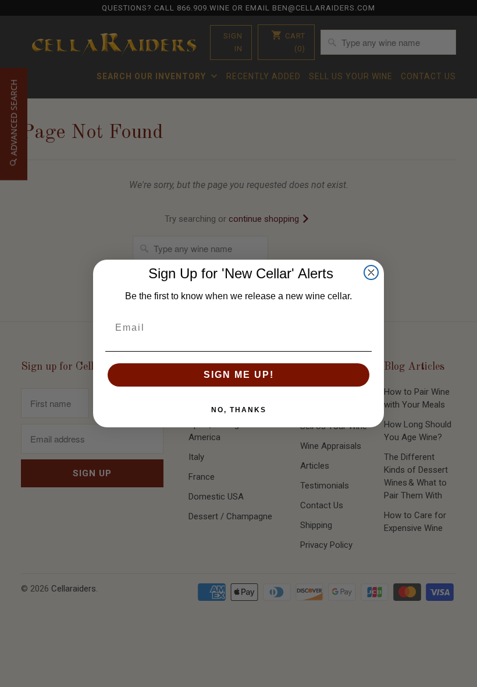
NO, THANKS (238, 410)
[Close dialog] (371, 272)
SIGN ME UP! (239, 375)
